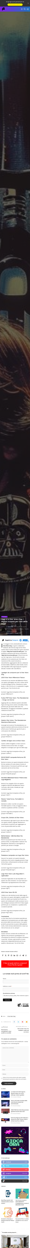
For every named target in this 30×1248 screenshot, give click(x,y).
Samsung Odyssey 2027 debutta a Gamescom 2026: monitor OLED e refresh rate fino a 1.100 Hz (19, 1119)
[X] (5, 955)
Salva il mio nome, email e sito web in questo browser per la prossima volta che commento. (14, 1078)
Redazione (10, 626)
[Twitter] (18, 1022)
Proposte (4, 616)
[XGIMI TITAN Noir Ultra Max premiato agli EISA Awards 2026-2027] (5, 1112)
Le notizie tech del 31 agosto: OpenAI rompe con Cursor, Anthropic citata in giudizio (18, 1093)
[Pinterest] (8, 955)
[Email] (26, 1022)
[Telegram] (23, 955)
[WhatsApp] (26, 955)
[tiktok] (15, 1181)
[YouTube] (17, 955)
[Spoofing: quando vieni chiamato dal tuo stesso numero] (7, 1194)
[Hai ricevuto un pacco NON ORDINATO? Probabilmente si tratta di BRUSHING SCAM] (22, 1194)
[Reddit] (20, 955)
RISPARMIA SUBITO (15, 4)
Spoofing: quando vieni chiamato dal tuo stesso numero (7, 1202)
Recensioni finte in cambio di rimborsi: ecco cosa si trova (22, 1220)
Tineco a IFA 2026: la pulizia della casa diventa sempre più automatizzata (19, 1102)
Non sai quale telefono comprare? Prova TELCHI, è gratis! (15, 964)
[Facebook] (3, 955)
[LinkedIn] (14, 955)
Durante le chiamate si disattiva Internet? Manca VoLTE (7, 1220)
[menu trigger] (27, 9)
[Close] (28, 3)
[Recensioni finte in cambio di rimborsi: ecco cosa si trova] (22, 1212)
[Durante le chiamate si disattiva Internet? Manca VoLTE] (7, 1212)
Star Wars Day (11, 1016)
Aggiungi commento (12, 631)
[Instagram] (11, 955)
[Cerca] (25, 9)
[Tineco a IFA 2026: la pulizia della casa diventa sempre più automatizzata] (5, 1103)
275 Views (10, 629)
